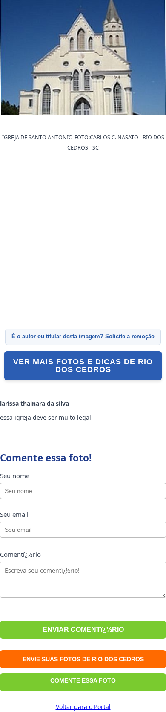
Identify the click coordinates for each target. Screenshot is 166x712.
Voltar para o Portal (83, 707)
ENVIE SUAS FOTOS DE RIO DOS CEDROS (83, 659)
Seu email (14, 514)
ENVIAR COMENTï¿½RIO (83, 629)
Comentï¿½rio (20, 554)
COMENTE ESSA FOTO (83, 680)
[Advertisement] (83, 240)
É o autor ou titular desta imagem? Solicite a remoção (83, 336)
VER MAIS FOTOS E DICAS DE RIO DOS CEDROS (83, 365)
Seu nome (14, 475)
